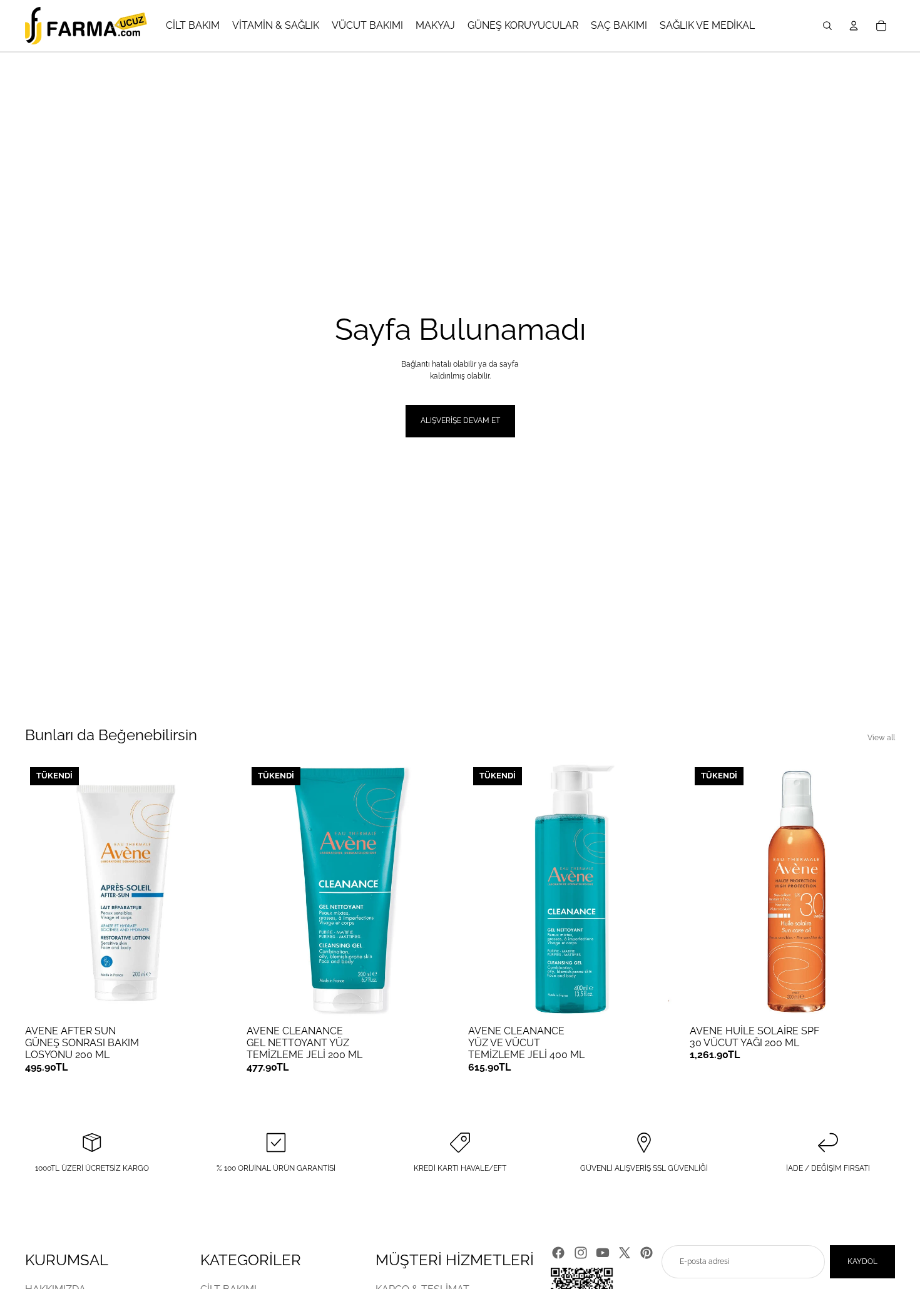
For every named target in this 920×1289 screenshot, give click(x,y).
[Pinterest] (646, 1252)
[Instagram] (580, 1252)
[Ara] (827, 25)
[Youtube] (602, 1252)
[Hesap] (853, 25)
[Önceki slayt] (44, 890)
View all (881, 737)
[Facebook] (558, 1252)
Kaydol (862, 1261)
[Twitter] (624, 1252)
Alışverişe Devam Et (460, 420)
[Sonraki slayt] (211, 890)
